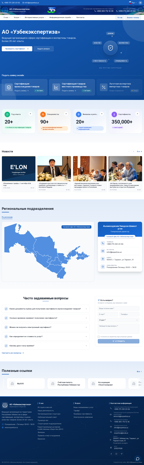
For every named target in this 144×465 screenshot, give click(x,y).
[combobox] (118, 320)
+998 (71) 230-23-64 (126, 11)
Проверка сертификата (83, 414)
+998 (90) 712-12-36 (105, 11)
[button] (20, 239)
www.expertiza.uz (11, 427)
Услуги (16, 17)
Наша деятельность (46, 411)
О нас (6, 17)
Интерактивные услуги (34, 17)
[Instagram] (116, 454)
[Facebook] (111, 454)
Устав (119, 17)
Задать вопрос (43, 49)
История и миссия (45, 407)
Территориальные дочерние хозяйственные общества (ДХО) (50, 428)
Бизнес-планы (133, 17)
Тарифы (77, 411)
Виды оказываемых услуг (83, 407)
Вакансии (41, 439)
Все (138, 151)
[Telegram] (121, 454)
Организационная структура (49, 414)
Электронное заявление (83, 417)
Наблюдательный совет (47, 417)
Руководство (43, 420)
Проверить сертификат (15, 49)
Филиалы (41, 432)
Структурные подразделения (49, 424)
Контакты (80, 17)
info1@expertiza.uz (114, 252)
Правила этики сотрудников (49, 436)
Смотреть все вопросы (11, 353)
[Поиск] (140, 10)
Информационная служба (60, 17)
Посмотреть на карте (120, 443)
